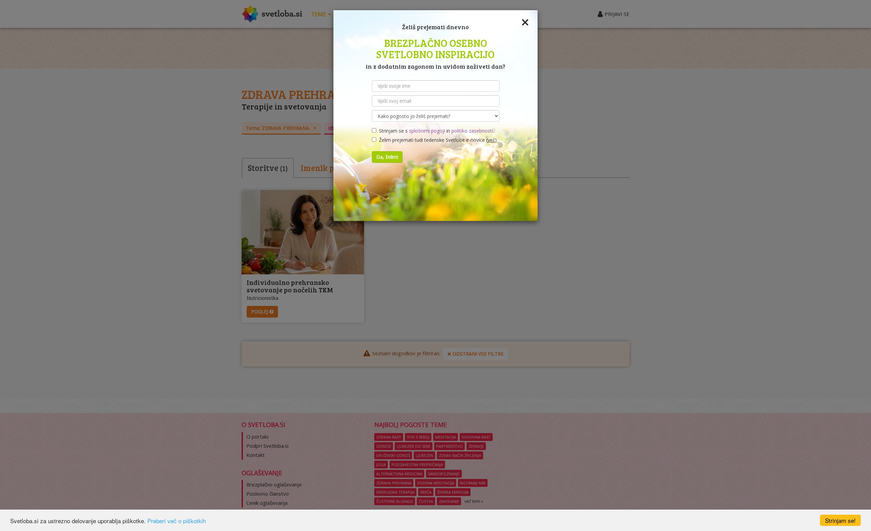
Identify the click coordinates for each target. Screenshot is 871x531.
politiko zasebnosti (472, 130)
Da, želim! (387, 157)
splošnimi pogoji (427, 130)
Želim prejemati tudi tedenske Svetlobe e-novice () (436, 140)
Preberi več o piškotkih (176, 520)
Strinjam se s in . (435, 130)
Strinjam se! (840, 520)
